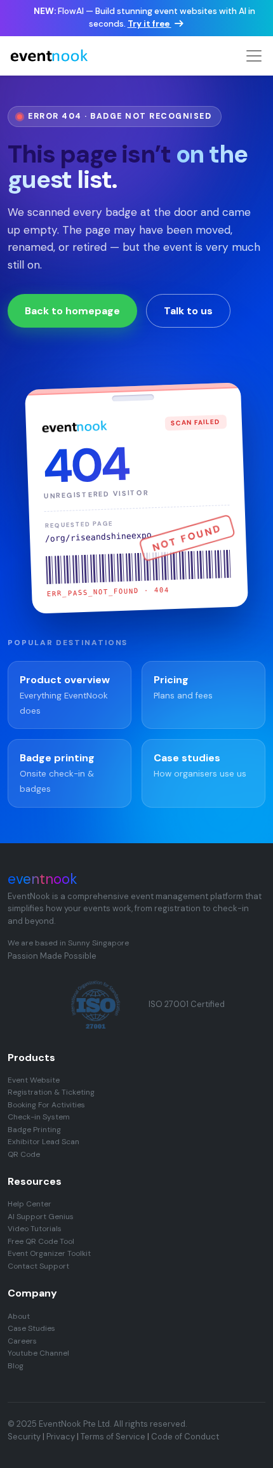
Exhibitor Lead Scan (43, 1142)
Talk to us (188, 310)
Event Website (34, 1080)
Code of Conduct (185, 1436)
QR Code (24, 1154)
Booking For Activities (46, 1105)
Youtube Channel (38, 1353)
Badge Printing (34, 1129)
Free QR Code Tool (41, 1241)
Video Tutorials (35, 1229)
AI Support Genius (41, 1216)
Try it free (149, 23)
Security (24, 1436)
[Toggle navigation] (253, 55)
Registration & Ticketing (51, 1092)
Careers (22, 1341)
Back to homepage (72, 310)
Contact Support (38, 1266)
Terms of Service (113, 1436)
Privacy (60, 1436)
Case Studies (31, 1328)
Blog (15, 1366)
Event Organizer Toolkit (49, 1253)
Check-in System (39, 1117)
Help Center (29, 1204)
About (19, 1316)
